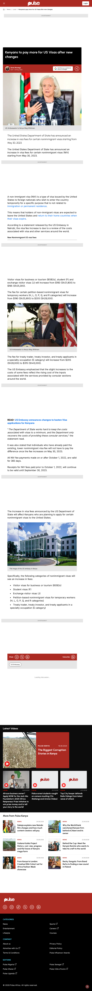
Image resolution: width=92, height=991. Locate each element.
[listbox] (46, 790)
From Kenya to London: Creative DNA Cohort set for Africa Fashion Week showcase (30, 865)
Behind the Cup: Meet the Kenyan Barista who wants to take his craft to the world (76, 846)
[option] (16, 791)
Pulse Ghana (8, 969)
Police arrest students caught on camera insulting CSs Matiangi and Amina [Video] (45, 796)
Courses (53, 933)
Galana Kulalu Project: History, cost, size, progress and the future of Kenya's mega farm (29, 847)
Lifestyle (6, 933)
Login (86, 3)
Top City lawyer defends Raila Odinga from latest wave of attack (71, 796)
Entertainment (8, 928)
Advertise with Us (10, 948)
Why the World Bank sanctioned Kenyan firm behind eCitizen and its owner (73, 829)
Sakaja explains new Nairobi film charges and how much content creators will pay (30, 828)
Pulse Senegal (55, 964)
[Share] (77, 68)
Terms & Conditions (11, 953)
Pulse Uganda (9, 973)
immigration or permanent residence (27, 206)
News (9, 9)
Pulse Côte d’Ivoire (58, 969)
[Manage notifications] (87, 986)
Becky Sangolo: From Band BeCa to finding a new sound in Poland (76, 864)
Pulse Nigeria (8, 964)
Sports (52, 924)
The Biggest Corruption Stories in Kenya (52, 751)
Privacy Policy (56, 944)
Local (14, 9)
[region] (46, 790)
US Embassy (15, 664)
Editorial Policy (56, 948)
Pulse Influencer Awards (60, 953)
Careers (53, 928)
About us (6, 944)
